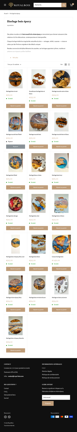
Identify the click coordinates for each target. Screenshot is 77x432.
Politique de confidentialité (50, 374)
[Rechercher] (63, 5)
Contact (6, 388)
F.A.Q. (5, 391)
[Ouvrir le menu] (5, 5)
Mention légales (47, 371)
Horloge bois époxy (15, 13)
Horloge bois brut (57, 175)
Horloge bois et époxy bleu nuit (15, 257)
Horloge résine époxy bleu (13, 297)
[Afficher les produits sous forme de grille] (66, 64)
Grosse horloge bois (57, 257)
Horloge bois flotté (11, 175)
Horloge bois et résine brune (37, 297)
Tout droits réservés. (9, 425)
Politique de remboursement (51, 378)
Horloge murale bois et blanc (60, 134)
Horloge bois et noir (12, 91)
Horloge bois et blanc (58, 216)
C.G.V (43, 368)
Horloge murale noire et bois (60, 91)
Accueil (6, 13)
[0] (71, 5)
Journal (6, 398)
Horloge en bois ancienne (59, 297)
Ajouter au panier (15, 106)
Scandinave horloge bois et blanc (37, 92)
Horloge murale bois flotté (14, 134)
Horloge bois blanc (34, 257)
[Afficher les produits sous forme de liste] (69, 64)
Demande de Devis (10, 395)
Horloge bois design (12, 216)
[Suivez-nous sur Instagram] (5, 417)
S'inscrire (48, 403)
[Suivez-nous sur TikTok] (9, 417)
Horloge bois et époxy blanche (15, 338)
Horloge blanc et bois (35, 175)
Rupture (15, 146)
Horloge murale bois (35, 134)
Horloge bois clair (34, 216)
